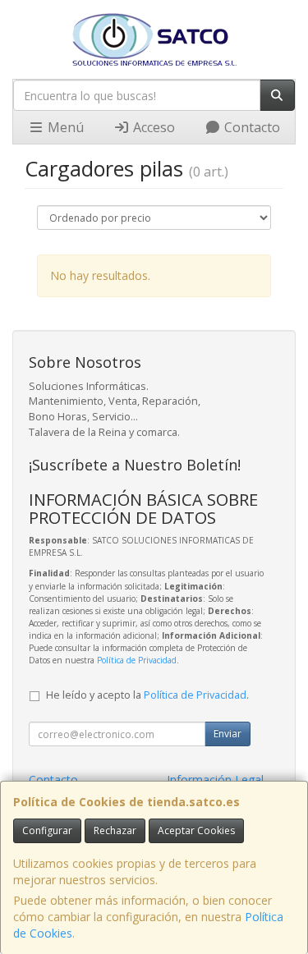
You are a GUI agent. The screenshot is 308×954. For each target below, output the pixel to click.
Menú (64, 127)
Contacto (250, 127)
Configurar (47, 830)
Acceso (152, 127)
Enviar (227, 734)
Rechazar (115, 830)
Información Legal (215, 779)
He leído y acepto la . (147, 695)
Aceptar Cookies (196, 830)
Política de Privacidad (137, 660)
